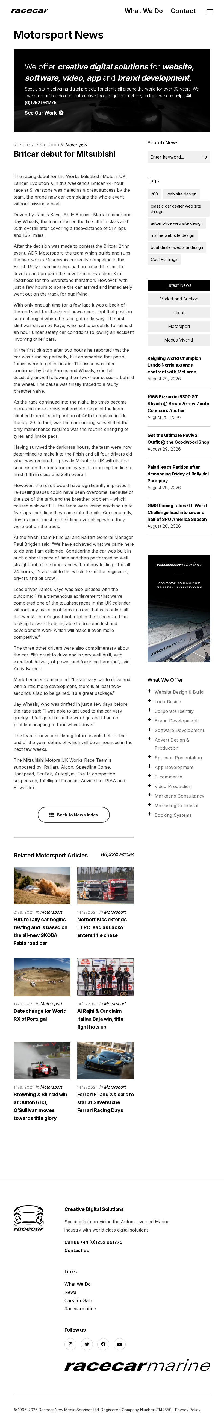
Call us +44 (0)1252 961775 (93, 1242)
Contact (183, 11)
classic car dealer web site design (176, 208)
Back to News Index (77, 815)
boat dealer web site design (177, 247)
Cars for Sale (78, 1300)
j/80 (154, 194)
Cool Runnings (164, 259)
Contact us (76, 1250)
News (70, 1292)
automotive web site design (177, 223)
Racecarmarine (80, 1308)
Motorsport (76, 144)
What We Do (144, 11)
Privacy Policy (188, 1409)
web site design (181, 194)
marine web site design (172, 235)
